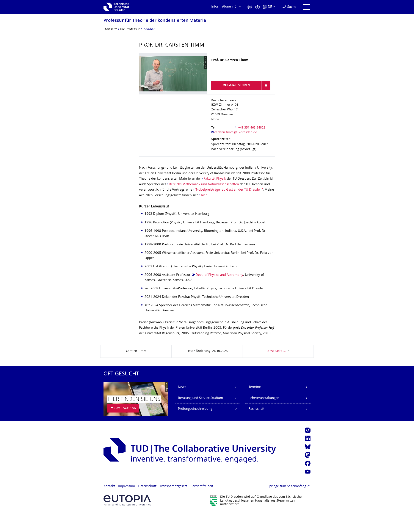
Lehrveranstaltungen (264, 398)
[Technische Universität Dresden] (116, 7)
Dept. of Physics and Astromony (219, 275)
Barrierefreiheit (201, 486)
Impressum (126, 486)
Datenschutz (147, 486)
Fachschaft (256, 409)
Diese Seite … (276, 351)
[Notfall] (249, 7)
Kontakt (109, 486)
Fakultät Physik (215, 178)
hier (204, 195)
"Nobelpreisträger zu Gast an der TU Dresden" (229, 189)
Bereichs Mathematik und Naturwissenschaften (204, 184)
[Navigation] (306, 7)
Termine (255, 387)
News (182, 387)
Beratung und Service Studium (200, 398)
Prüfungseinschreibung (195, 409)
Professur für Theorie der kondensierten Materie (155, 21)
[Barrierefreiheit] (257, 7)
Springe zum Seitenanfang (287, 486)
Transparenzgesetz (173, 486)
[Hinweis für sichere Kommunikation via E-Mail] (266, 85)
